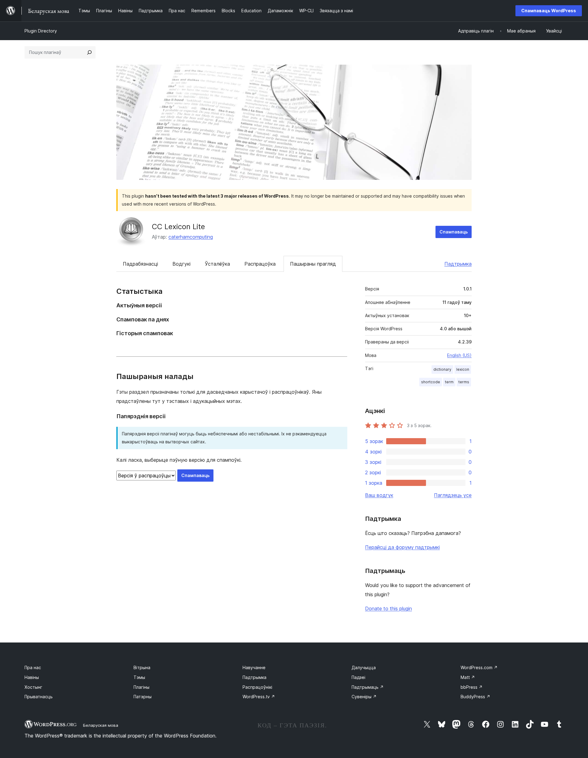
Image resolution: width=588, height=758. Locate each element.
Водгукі (181, 264)
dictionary (442, 369)
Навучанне (254, 667)
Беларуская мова (100, 725)
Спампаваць (453, 231)
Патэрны (143, 696)
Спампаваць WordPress (548, 10)
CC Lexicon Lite (178, 226)
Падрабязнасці (140, 264)
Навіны (31, 677)
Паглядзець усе (453, 495)
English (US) (459, 355)
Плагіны (141, 687)
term (449, 382)
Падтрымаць (368, 687)
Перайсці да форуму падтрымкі (402, 547)
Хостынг (33, 687)
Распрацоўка (260, 264)
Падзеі (358, 677)
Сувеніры (364, 696)
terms (463, 382)
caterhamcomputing (190, 237)
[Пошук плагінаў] (89, 52)
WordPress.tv (259, 696)
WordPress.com (479, 667)
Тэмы (139, 677)
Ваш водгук (379, 495)
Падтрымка (458, 264)
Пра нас (32, 667)
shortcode (430, 382)
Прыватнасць (38, 696)
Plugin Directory (40, 30)
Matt (468, 677)
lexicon (462, 369)
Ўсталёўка (217, 264)
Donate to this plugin (388, 608)
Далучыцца (364, 667)
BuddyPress (475, 696)
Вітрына (142, 667)
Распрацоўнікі (257, 687)
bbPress (472, 687)
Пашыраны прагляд (313, 264)
